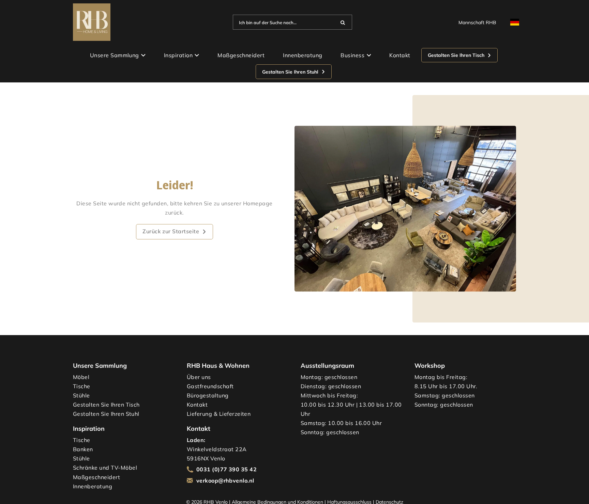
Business (352, 55)
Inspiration (178, 55)
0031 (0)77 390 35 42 (226, 469)
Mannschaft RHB (477, 22)
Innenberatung (302, 55)
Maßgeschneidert (241, 55)
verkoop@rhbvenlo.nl (225, 480)
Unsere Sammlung (114, 55)
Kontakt (399, 55)
